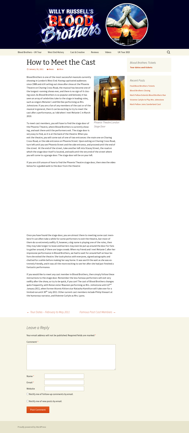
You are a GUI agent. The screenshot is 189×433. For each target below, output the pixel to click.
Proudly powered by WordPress (32, 427)
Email (30, 382)
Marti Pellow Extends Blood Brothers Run (148, 95)
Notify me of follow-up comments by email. (51, 394)
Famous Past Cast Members (98, 312)
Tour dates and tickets (141, 67)
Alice (61, 69)
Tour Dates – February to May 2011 (48, 312)
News (51, 69)
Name (30, 376)
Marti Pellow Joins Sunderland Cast (145, 104)
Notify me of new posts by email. (45, 401)
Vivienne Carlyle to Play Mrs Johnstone (147, 99)
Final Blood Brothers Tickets (142, 86)
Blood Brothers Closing (140, 90)
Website (31, 388)
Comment (32, 341)
